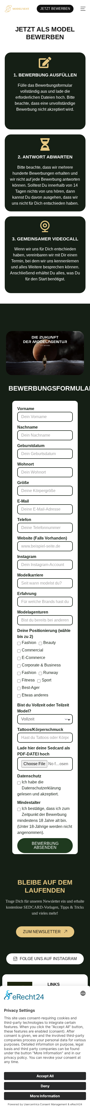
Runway (50, 672)
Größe (23, 483)
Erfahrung (26, 593)
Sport (46, 680)
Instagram (26, 557)
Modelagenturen (32, 612)
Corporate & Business (41, 665)
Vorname (25, 409)
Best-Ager (31, 687)
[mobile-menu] (82, 8)
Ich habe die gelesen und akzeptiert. (39, 788)
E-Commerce (33, 657)
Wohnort (25, 464)
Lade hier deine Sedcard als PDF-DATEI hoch (43, 751)
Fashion (29, 642)
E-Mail (23, 501)
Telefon (24, 520)
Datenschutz (29, 776)
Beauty (49, 642)
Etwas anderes (35, 695)
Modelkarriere (30, 575)
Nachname (27, 427)
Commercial (32, 650)
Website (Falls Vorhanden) (42, 538)
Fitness (28, 680)
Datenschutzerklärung (41, 788)
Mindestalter (28, 802)
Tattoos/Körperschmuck (40, 729)
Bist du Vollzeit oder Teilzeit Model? (43, 708)
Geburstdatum (30, 446)
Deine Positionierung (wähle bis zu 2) (43, 633)
